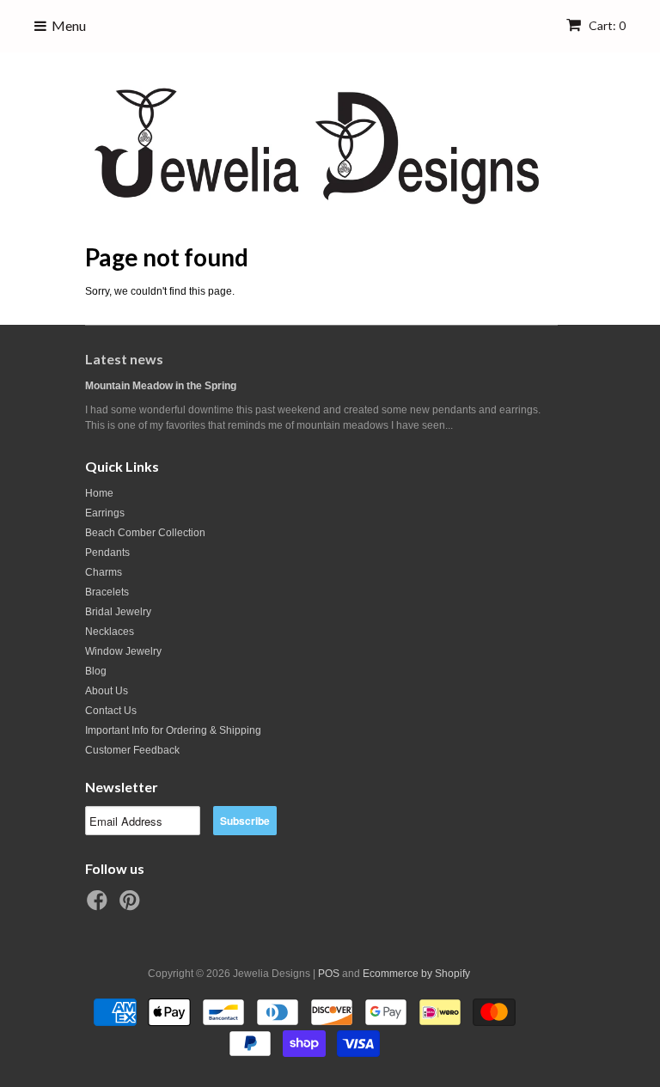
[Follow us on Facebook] (100, 905)
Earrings (105, 513)
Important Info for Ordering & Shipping (173, 730)
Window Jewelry (123, 651)
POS (328, 974)
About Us (106, 691)
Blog (96, 671)
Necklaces (109, 632)
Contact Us (111, 711)
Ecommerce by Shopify (416, 974)
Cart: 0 (606, 25)
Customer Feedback (132, 750)
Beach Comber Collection (145, 533)
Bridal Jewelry (118, 612)
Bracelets (107, 592)
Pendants (107, 553)
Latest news (124, 359)
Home (99, 493)
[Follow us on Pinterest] (132, 905)
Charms (103, 572)
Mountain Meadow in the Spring (160, 386)
